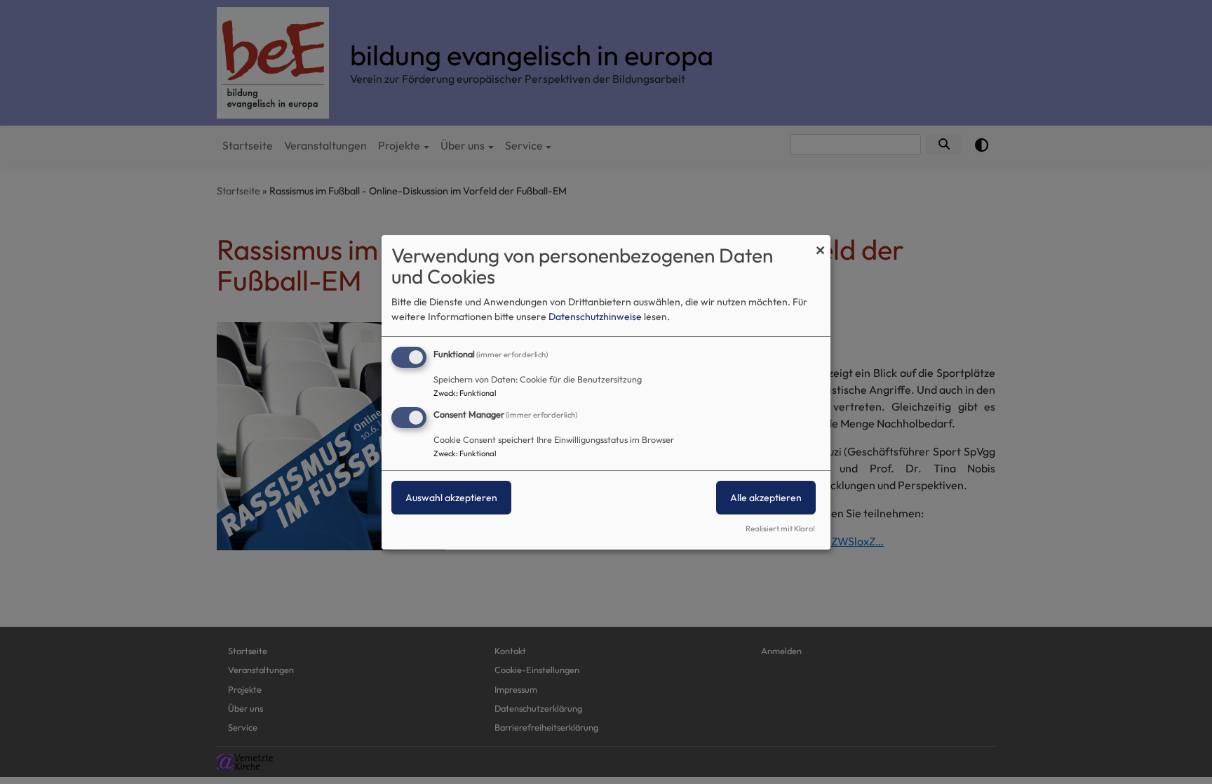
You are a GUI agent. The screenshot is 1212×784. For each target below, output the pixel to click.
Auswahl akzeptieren (451, 497)
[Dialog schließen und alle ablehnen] (819, 243)
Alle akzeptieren (766, 497)
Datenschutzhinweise (595, 316)
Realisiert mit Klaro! (780, 528)
